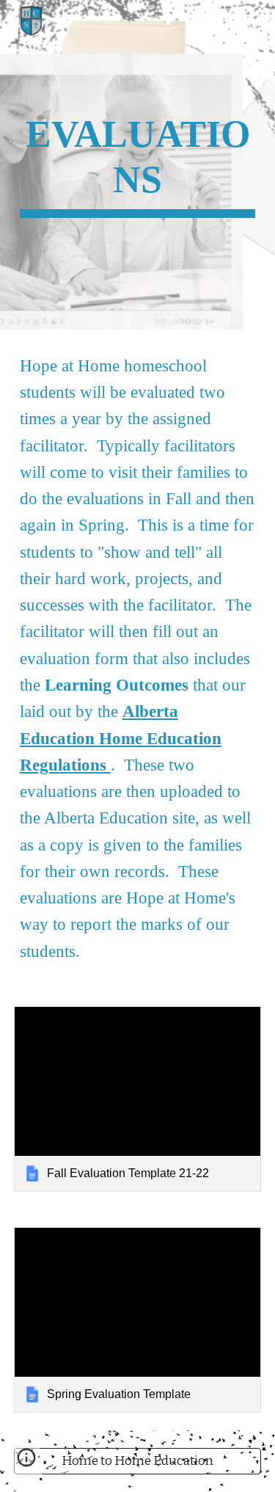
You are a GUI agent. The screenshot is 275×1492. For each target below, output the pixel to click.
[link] (138, 1099)
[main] (138, 165)
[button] (26, 1462)
